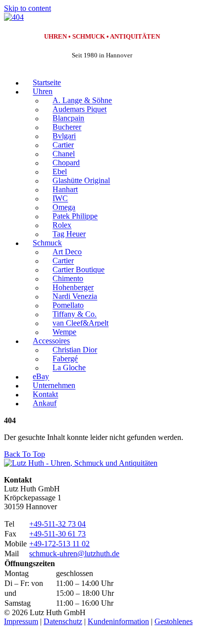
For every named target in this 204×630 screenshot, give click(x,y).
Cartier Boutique (78, 270)
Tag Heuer (69, 234)
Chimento (67, 279)
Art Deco (67, 252)
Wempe (64, 332)
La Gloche (69, 368)
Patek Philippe (75, 216)
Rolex (61, 225)
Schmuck (47, 243)
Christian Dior (74, 350)
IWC (60, 198)
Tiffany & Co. (74, 314)
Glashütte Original (81, 181)
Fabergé (65, 359)
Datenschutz (63, 621)
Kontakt (45, 394)
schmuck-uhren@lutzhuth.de (74, 553)
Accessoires (51, 341)
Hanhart (65, 190)
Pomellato (68, 305)
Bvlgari (64, 136)
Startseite (47, 83)
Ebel (59, 172)
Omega (63, 207)
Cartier (63, 145)
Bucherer (66, 127)
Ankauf (44, 403)
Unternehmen (54, 386)
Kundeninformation (118, 621)
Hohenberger (73, 288)
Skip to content (27, 8)
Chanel (63, 154)
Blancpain (68, 118)
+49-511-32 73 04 (57, 524)
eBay (41, 377)
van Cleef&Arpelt (80, 323)
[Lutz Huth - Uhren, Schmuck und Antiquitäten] (80, 463)
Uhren (42, 92)
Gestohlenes (173, 621)
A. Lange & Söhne (82, 101)
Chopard (66, 163)
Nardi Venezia (74, 296)
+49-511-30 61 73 (57, 534)
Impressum (21, 621)
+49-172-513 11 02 (59, 543)
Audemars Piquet (79, 109)
